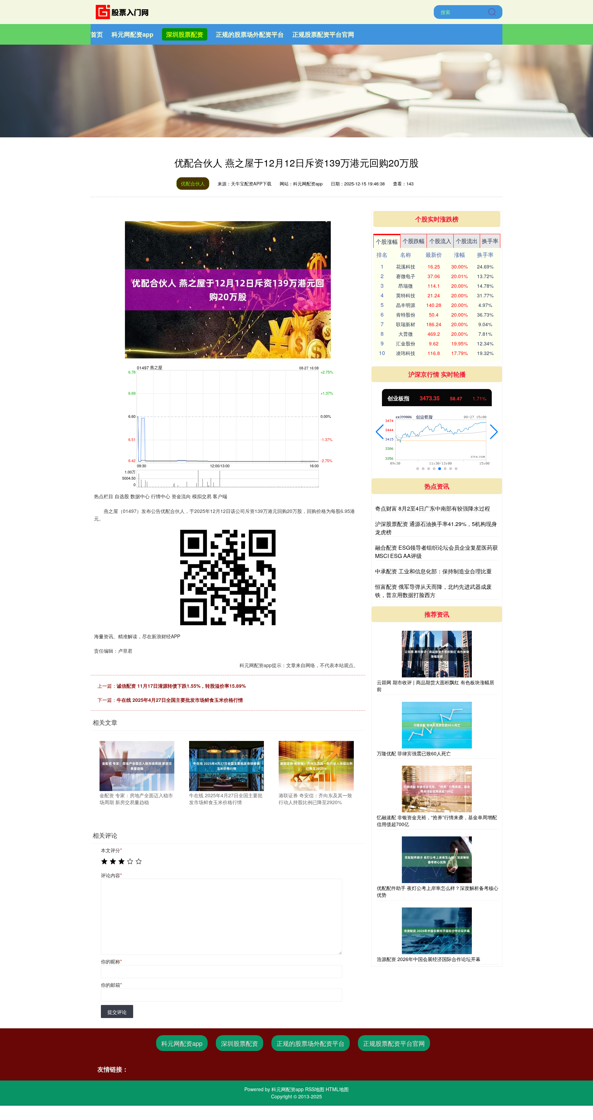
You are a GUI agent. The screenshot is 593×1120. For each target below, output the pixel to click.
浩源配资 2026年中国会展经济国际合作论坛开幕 (428, 959)
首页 (97, 34)
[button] (379, 431)
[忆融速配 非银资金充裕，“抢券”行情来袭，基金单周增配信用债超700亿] (437, 789)
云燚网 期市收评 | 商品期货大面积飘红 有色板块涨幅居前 (435, 686)
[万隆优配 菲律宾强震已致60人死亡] (437, 725)
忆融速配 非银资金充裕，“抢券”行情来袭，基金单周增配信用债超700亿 (437, 820)
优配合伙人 (193, 183)
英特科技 (405, 295)
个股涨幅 (387, 241)
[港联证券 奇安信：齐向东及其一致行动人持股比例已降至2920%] (316, 765)
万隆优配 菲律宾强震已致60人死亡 (414, 753)
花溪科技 (405, 266)
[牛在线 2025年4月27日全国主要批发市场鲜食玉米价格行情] (226, 765)
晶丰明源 (405, 304)
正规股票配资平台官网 (323, 34)
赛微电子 (405, 276)
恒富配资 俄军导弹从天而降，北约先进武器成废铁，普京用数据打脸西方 (433, 591)
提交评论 (117, 1011)
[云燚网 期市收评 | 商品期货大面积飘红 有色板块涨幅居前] (437, 654)
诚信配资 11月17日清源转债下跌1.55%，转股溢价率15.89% (181, 685)
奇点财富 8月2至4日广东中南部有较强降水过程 (432, 508)
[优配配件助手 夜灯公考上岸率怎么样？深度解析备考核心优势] (437, 859)
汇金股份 (405, 343)
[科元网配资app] (124, 11)
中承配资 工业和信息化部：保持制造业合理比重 (433, 571)
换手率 (490, 241)
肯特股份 (405, 314)
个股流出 (467, 241)
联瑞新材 (405, 324)
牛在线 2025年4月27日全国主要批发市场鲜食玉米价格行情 (180, 699)
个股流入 (440, 241)
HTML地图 (337, 1089)
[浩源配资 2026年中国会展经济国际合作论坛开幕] (437, 930)
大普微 (405, 333)
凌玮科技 (405, 353)
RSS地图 (314, 1089)
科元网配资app (132, 34)
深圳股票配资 (184, 34)
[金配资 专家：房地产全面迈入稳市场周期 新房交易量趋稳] (137, 765)
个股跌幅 (414, 241)
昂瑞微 (405, 285)
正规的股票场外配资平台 (250, 34)
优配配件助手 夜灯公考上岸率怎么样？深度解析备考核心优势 (437, 891)
